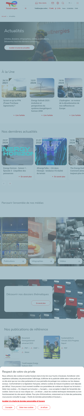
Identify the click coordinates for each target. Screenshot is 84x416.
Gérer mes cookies (26, 407)
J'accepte (8, 407)
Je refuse (43, 407)
